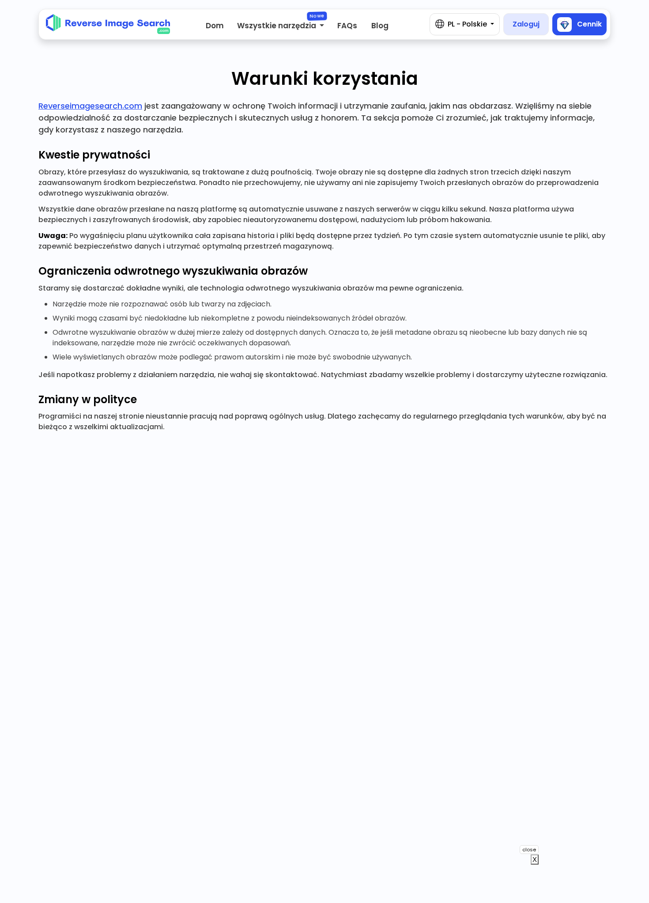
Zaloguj (526, 24)
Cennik (588, 24)
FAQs (347, 25)
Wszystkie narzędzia (277, 25)
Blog (380, 25)
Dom (215, 25)
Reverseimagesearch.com (90, 105)
